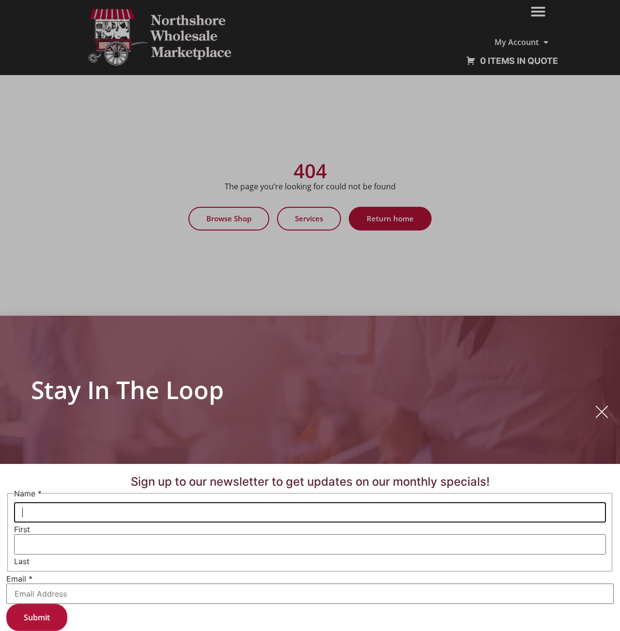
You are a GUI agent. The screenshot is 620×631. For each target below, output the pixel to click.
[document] (310, 315)
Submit (37, 617)
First (22, 529)
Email (19, 579)
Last (22, 561)
